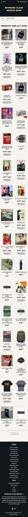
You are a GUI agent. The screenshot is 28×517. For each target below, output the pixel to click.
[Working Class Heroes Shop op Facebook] (12, 509)
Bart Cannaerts (14, 447)
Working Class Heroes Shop (14, 9)
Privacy (14, 489)
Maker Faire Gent (14, 465)
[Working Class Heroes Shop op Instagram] (14, 509)
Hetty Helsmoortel (14, 455)
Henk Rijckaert (14, 453)
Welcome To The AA (14, 473)
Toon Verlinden (14, 471)
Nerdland (14, 463)
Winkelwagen (23, 1)
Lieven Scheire (14, 461)
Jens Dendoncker (14, 459)
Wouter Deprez (14, 475)
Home (2, 18)
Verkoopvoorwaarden (14, 483)
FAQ (14, 487)
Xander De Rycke (14, 477)
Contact (14, 491)
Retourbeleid (14, 485)
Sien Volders (14, 467)
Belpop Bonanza (14, 449)
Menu (4, 1)
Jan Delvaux (14, 457)
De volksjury (14, 451)
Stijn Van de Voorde (14, 469)
